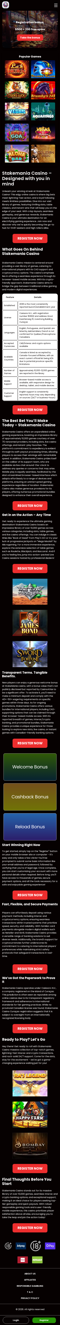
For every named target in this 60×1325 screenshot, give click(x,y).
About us (30, 1273)
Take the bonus (30, 38)
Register (44, 1320)
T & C (30, 1292)
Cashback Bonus (30, 797)
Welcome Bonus (30, 767)
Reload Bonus (30, 827)
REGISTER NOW (30, 238)
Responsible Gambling (30, 1286)
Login (16, 1320)
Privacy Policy (30, 1298)
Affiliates (30, 1279)
